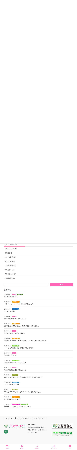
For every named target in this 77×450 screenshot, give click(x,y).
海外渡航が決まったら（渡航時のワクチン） (18, 406)
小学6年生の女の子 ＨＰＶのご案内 (15, 362)
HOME (21, 448)
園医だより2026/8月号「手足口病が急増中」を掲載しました (23, 377)
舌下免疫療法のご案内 (11, 296)
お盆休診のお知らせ (10, 355)
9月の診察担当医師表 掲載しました (15, 318)
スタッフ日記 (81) (10, 257)
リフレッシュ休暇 (9, 311)
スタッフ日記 (16, 309)
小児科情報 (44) (10, 278)
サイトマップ (40, 418)
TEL (70, 448)
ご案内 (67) (8, 253)
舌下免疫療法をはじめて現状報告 (14, 333)
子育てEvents (16, 301)
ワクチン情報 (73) (10, 265)
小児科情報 (19, 294)
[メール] (6, 432)
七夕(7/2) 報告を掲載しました (13, 399)
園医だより (15, 375)
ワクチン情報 (16, 345)
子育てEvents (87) (10, 274)
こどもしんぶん (16, 404)
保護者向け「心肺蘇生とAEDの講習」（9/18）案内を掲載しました (25, 340)
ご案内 (14, 294)
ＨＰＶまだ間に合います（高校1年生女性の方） (19, 348)
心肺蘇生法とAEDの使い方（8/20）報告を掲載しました (21, 326)
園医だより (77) (10, 270)
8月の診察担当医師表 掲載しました (15, 370)
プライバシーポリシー (23, 418)
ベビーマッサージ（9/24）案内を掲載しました (18, 304)
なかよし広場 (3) (10, 261)
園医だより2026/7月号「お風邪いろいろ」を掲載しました (22, 392)
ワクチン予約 (54, 448)
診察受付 (37, 448)
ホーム (9, 418)
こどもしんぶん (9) (11, 248)
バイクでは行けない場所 (11, 384)
